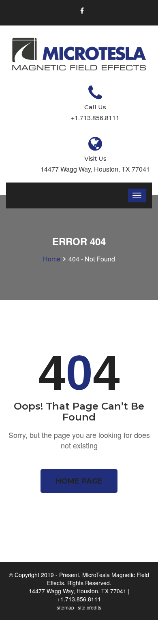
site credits (89, 607)
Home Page (79, 481)
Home (51, 258)
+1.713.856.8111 (79, 599)
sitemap (65, 607)
